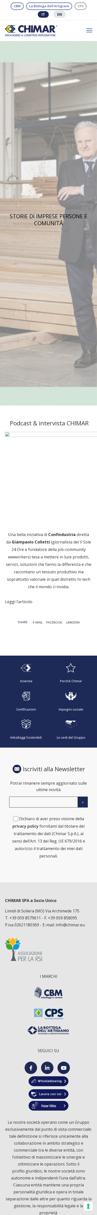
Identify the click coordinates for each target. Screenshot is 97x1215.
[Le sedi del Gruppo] (71, 730)
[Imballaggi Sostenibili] (26, 730)
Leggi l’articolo (18, 601)
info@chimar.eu (70, 925)
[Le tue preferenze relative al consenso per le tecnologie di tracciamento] (88, 1206)
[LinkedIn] (47, 1068)
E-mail (38, 622)
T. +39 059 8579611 (23, 918)
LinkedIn (73, 622)
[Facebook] (31, 1068)
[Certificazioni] (26, 701)
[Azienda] (26, 673)
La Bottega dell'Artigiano (49, 6)
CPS (81, 6)
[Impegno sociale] (71, 701)
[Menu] (87, 30)
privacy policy (25, 826)
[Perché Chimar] (71, 673)
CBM (17, 6)
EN (59, 14)
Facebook (54, 622)
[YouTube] (63, 1068)
